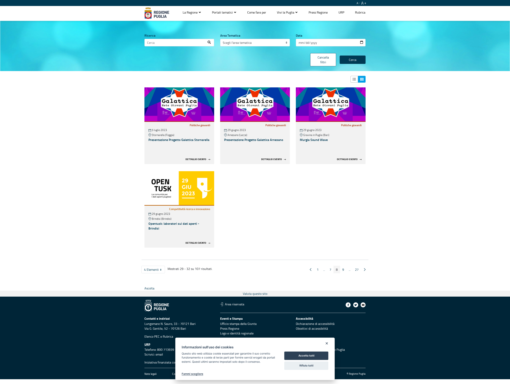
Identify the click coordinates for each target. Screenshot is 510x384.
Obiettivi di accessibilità (312, 328)
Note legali (150, 374)
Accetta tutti (306, 355)
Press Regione (229, 328)
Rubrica (168, 336)
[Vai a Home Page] (157, 13)
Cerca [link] (352, 60)
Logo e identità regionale (237, 333)
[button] (192, 12)
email (159, 354)
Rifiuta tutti (306, 365)
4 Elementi (154, 270)
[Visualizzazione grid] (362, 79)
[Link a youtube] (363, 304)
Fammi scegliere (192, 373)
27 (358, 270)
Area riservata (234, 304)
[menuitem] (256, 12)
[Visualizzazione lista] (354, 79)
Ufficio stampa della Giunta (238, 323)
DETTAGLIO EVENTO (195, 159)
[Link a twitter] (355, 304)
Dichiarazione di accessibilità (315, 323)
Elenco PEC (152, 336)
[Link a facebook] (348, 304)
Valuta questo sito (255, 293)
